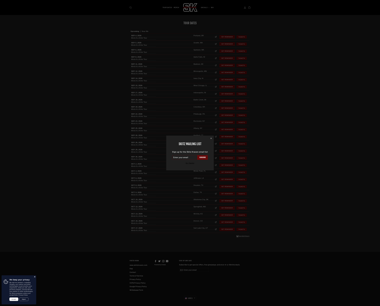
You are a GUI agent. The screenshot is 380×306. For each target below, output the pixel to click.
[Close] (35, 277)
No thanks (190, 163)
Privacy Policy (23, 295)
